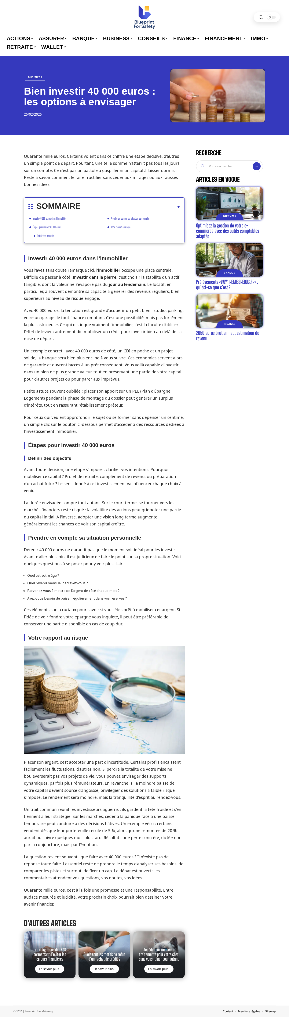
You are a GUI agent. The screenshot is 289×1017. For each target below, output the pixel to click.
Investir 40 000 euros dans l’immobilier (49, 218)
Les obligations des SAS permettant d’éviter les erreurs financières (49, 954)
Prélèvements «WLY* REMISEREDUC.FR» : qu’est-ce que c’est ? (227, 284)
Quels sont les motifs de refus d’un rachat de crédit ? (104, 957)
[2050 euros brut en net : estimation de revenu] (229, 311)
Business (35, 77)
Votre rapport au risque (121, 227)
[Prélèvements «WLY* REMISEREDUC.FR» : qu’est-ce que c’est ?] (229, 260)
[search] (261, 17)
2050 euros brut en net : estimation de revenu (227, 335)
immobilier (109, 270)
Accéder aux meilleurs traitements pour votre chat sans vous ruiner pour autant (159, 954)
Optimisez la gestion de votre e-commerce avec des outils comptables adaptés (227, 230)
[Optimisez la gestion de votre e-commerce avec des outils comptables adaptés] (229, 203)
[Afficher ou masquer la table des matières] (131, 206)
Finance (229, 324)
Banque (229, 272)
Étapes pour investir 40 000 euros (47, 227)
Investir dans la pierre (94, 277)
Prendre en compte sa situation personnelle (130, 218)
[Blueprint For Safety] (144, 17)
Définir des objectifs (45, 236)
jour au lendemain (127, 284)
